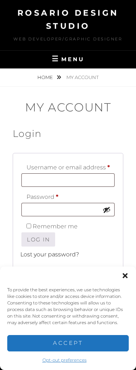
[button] (125, 275)
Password (55, 196)
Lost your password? (49, 254)
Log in (38, 239)
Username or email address (70, 167)
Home (45, 77)
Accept (68, 342)
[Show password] (107, 210)
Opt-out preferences (64, 360)
